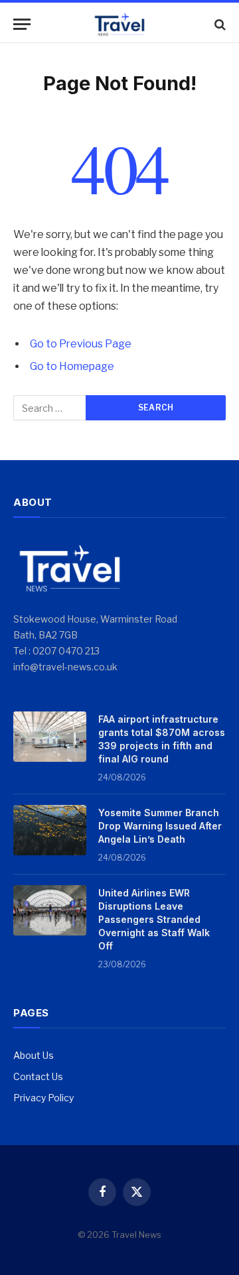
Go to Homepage (72, 366)
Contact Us (38, 1076)
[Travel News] (119, 24)
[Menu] (22, 24)
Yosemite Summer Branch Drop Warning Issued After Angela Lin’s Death (160, 826)
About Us (33, 1055)
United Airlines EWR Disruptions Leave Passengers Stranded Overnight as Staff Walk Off (154, 919)
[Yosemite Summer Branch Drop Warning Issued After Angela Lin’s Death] (49, 830)
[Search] (219, 24)
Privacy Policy (43, 1097)
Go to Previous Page (80, 343)
